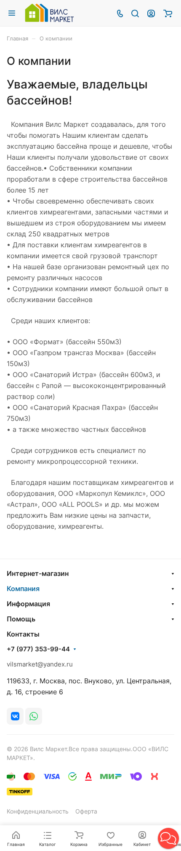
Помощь (21, 619)
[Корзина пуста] (167, 13)
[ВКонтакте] (15, 716)
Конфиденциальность (38, 811)
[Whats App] (33, 716)
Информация (28, 603)
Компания (23, 588)
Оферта (86, 811)
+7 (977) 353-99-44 (38, 649)
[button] (168, 838)
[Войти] (151, 13)
